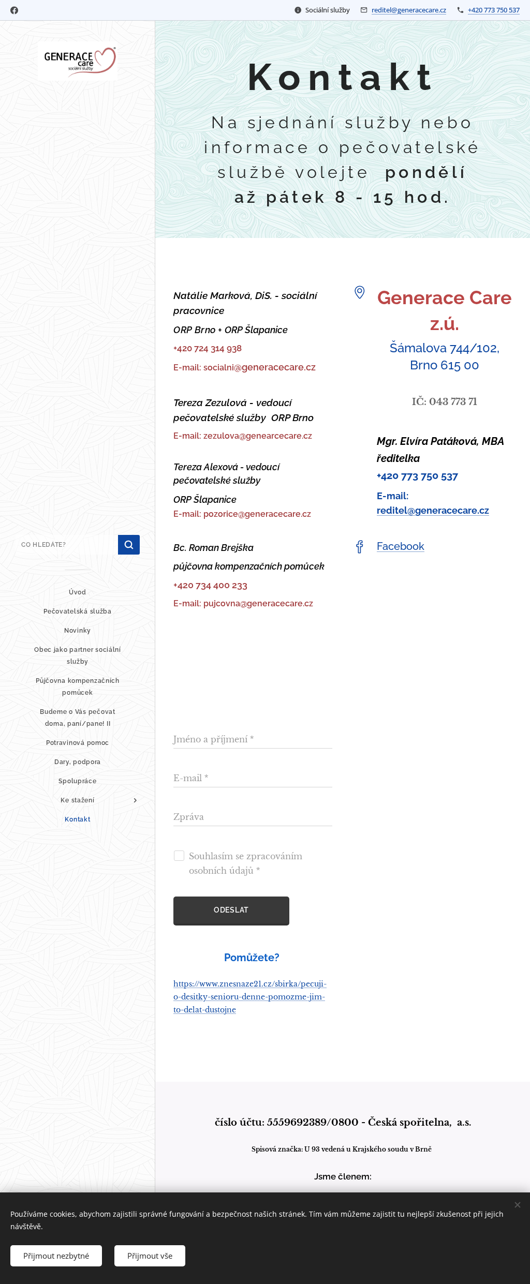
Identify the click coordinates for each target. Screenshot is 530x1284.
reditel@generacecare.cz (409, 9)
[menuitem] (77, 593)
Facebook (400, 546)
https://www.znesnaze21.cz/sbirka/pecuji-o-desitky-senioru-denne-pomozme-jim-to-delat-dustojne (250, 996)
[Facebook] (14, 10)
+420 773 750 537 (494, 9)
